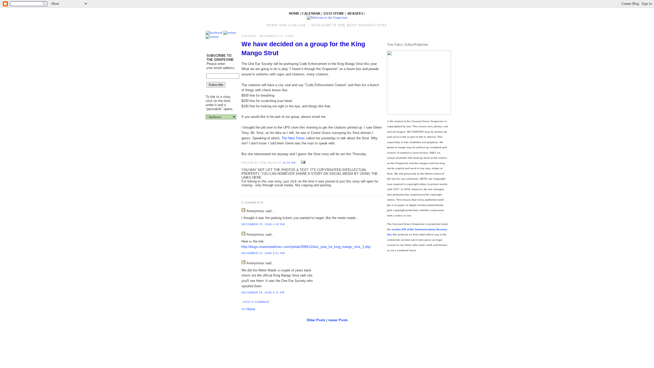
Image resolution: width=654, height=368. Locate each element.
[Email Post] (302, 162)
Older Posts (316, 320)
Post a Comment (256, 302)
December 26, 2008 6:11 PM (262, 292)
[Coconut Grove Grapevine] (327, 17)
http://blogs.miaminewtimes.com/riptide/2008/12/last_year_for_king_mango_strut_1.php (305, 247)
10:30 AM (289, 162)
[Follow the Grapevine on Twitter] (229, 32)
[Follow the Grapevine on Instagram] (212, 37)
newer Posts (338, 320)
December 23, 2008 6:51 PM (263, 253)
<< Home (248, 309)
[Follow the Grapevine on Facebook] (214, 32)
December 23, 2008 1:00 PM (263, 224)
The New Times (293, 138)
